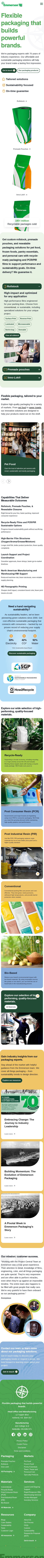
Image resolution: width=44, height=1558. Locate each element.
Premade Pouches (8, 1461)
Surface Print (10, 318)
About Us (27, 1520)
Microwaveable (24, 324)
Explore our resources (12, 1080)
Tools (3, 1528)
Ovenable (22, 330)
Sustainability (6, 1525)
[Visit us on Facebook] (13, 1434)
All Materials (6, 1507)
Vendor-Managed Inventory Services (31, 1499)
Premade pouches (18, 369)
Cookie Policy (22, 1444)
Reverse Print (25, 318)
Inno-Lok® (14, 377)
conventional (10, 307)
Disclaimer (22, 1447)
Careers (27, 1528)
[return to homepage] (11, 4)
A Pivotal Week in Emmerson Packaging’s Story (18, 1226)
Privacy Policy (22, 1441)
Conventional (6, 1487)
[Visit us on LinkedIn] (25, 1434)
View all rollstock (12, 335)
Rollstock (12, 286)
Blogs (3, 1520)
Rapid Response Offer (32, 1492)
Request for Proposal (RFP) (32, 1534)
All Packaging (6, 1471)
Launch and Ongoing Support (32, 1488)
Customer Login (7, 1531)
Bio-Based (5, 1503)
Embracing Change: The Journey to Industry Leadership (19, 1123)
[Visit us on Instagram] (30, 1434)
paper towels (35, 407)
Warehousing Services (32, 1495)
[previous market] (3, 481)
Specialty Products (31, 1475)
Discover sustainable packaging (22, 653)
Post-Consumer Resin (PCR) (9, 1493)
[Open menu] (41, 4)
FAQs (26, 1525)
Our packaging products (28, 70)
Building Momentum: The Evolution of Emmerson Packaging (20, 1175)
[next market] (9, 481)
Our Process (28, 1522)
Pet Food (27, 1461)
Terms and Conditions (22, 1451)
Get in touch (29, 1541)
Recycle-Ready (7, 1490)
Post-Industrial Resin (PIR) (9, 1499)
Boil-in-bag (9, 330)
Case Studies (6, 1522)
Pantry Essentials (30, 1467)
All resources (6, 1535)
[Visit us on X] (19, 1434)
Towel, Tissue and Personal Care (31, 1470)
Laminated (9, 324)
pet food (22, 407)
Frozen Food (29, 1464)
